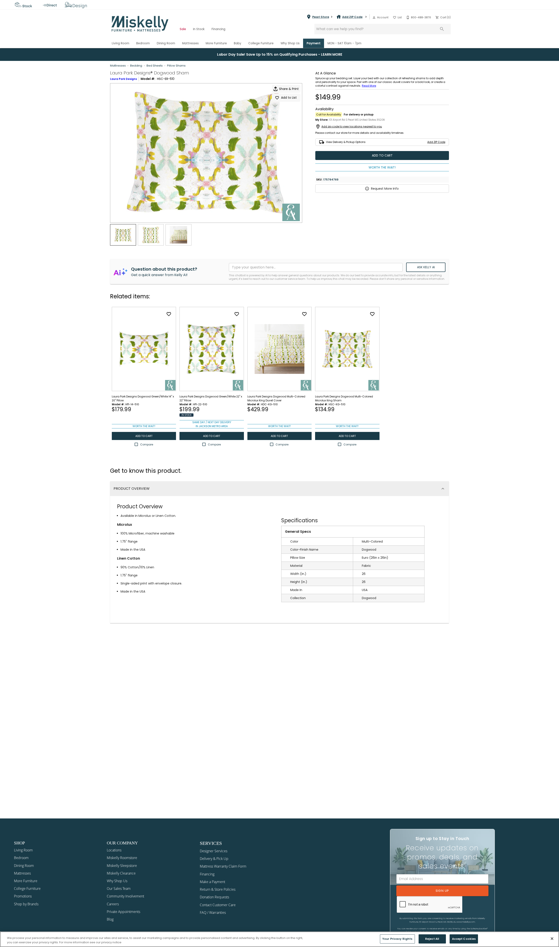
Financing (218, 29)
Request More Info (385, 188)
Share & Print (289, 89)
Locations (114, 850)
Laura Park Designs (123, 79)
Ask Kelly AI (426, 267)
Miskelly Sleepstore (122, 865)
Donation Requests (214, 897)
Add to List (289, 97)
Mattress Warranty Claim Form (223, 866)
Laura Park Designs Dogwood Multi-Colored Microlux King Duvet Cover (276, 398)
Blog (110, 919)
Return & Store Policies (217, 889)
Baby (237, 43)
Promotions (23, 896)
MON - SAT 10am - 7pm (344, 43)
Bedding (136, 65)
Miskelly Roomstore (122, 857)
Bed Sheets (155, 65)
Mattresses (190, 43)
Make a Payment (212, 881)
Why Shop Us (290, 43)
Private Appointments (123, 911)
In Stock (199, 29)
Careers (113, 904)
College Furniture (261, 43)
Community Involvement (125, 896)
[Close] (552, 938)
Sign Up (442, 891)
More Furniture (216, 43)
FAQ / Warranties (213, 912)
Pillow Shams (176, 65)
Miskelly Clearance (121, 873)
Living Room (120, 43)
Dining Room (166, 43)
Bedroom (143, 43)
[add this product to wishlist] (169, 314)
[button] (374, 17)
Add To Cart (382, 155)
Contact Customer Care (218, 904)
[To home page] (140, 24)
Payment (314, 43)
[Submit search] (442, 29)
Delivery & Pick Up (214, 858)
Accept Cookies (464, 939)
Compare (146, 444)
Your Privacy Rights (397, 939)
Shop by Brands (26, 904)
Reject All (432, 939)
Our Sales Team (119, 888)
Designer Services (213, 851)
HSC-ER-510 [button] (165, 79)
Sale (183, 29)
